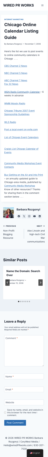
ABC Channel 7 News (15, 80)
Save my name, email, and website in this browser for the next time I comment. (25, 412)
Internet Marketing (14, 19)
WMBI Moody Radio (14, 103)
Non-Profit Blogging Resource (9, 232)
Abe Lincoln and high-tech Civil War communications (36, 234)
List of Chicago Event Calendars (21, 137)
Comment (11, 338)
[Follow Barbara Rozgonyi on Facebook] (19, 216)
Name (9, 376)
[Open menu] (42, 5)
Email (9, 389)
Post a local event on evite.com (21, 129)
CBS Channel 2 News (15, 66)
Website (9, 402)
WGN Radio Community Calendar (22, 92)
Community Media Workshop (19, 185)
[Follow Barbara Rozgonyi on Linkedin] (39, 216)
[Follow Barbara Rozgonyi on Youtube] (34, 216)
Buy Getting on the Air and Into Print (23, 174)
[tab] (18, 301)
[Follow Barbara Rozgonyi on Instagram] (29, 216)
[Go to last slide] (7, 282)
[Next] (40, 282)
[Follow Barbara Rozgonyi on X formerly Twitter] (24, 216)
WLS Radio (10, 122)
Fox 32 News (11, 84)
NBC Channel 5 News (15, 73)
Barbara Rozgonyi (14, 44)
